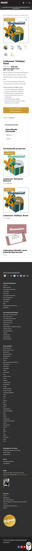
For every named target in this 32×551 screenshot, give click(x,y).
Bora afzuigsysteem (8, 297)
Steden (5, 417)
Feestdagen (6, 368)
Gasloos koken (6, 452)
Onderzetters (6, 324)
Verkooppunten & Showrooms (10, 305)
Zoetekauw (5, 437)
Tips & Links (6, 301)
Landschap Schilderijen (8, 392)
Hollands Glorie (6, 382)
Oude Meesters (6, 408)
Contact (5, 495)
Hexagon (5, 380)
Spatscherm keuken (7, 316)
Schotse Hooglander (8, 410)
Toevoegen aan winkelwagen (15, 110)
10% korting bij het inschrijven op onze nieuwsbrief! (15, 501)
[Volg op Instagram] (21, 547)
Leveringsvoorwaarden (8, 461)
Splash (4, 414)
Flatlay (4, 370)
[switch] (28, 549)
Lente (4, 396)
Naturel (5, 400)
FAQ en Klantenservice (8, 499)
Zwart (4, 441)
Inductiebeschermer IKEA (9, 295)
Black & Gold (6, 352)
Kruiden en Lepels (7, 390)
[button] (26, 20)
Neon (4, 402)
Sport (4, 412)
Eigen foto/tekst (7, 287)
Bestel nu (5, 285)
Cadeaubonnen (6, 334)
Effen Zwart (6, 366)
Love (4, 398)
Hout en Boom (6, 384)
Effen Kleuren (6, 364)
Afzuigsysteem (6, 454)
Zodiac (4, 435)
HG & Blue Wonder (7, 328)
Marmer (5, 404)
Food (4, 374)
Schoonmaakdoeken (8, 330)
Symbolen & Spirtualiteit (9, 421)
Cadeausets (10, 15)
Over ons (5, 503)
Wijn (4, 429)
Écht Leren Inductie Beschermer (10, 362)
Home (4, 15)
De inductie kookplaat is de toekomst (12, 450)
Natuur (4, 406)
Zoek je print (6, 291)
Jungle (4, 386)
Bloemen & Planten (7, 354)
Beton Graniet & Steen (8, 350)
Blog (4, 303)
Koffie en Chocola (7, 388)
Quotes (5, 423)
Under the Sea (6, 425)
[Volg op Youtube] (24, 547)
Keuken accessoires (7, 322)
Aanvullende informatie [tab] (11, 125)
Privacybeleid (6, 463)
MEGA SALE (6, 307)
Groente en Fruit (7, 376)
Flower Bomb (6, 372)
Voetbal (5, 427)
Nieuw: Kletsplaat (7, 339)
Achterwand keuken (7, 320)
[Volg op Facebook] (18, 547)
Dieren (4, 360)
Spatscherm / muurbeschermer (10, 314)
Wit (4, 433)
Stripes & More (6, 419)
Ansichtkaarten (6, 337)
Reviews (5, 508)
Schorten (5, 332)
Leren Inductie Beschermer (9, 289)
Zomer (4, 439)
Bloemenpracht (6, 356)
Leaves (5, 394)
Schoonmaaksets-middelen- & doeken (12, 326)
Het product (6, 293)
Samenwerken (6, 299)
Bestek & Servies (7, 348)
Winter (4, 431)
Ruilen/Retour (6, 497)
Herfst (4, 378)
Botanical (5, 358)
